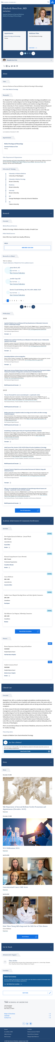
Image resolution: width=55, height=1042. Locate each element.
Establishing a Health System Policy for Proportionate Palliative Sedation (23, 430)
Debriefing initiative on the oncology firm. (14, 356)
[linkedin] (27, 1023)
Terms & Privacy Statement (33, 1034)
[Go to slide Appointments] (25, 53)
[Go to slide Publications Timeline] (27, 307)
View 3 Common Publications (17, 284)
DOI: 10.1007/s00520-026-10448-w (16, 378)
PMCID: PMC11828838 (9, 496)
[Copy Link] (51, 74)
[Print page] (17, 66)
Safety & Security (7, 1034)
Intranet (6, 1029)
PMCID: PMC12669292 (17, 399)
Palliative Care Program (17, 162)
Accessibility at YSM (8, 1031)
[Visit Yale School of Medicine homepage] (16, 1002)
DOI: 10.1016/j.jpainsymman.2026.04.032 (37, 329)
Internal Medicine (21, 160)
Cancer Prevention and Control (10, 160)
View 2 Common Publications (17, 295)
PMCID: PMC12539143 (39, 418)
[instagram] (30, 1023)
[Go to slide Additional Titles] (27, 53)
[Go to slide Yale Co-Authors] (25, 307)
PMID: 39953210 (43, 494)
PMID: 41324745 (7, 399)
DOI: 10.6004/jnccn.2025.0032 (27, 456)
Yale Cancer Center (39, 162)
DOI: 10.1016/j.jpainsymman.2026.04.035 (37, 346)
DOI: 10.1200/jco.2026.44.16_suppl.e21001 (34, 360)
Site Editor (30, 1029)
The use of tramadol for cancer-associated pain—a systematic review (22, 395)
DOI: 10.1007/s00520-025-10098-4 (29, 399)
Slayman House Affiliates (28, 162)
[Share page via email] (14, 66)
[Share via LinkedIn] (9, 66)
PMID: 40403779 (23, 475)
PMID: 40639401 (16, 456)
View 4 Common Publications (17, 273)
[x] (23, 1023)
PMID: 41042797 (38, 435)
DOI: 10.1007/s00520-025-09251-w (22, 496)
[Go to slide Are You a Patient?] (21, 53)
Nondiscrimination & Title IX (34, 1031)
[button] (8, 33)
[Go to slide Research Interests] (21, 307)
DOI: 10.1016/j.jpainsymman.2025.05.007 (36, 475)
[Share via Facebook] (7, 66)
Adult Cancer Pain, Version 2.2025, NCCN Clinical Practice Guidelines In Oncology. (25, 447)
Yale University (7, 1036)
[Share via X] (4, 66)
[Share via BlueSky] (12, 66)
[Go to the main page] (9, 2)
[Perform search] (48, 2)
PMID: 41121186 (29, 418)
